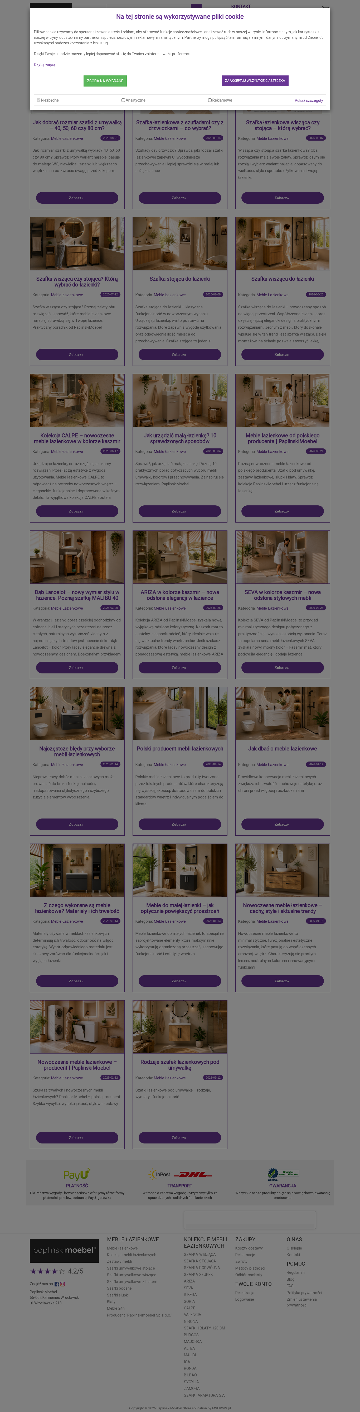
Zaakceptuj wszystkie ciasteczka (255, 81)
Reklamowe (222, 100)
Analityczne (135, 100)
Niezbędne (50, 100)
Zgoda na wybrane (105, 81)
